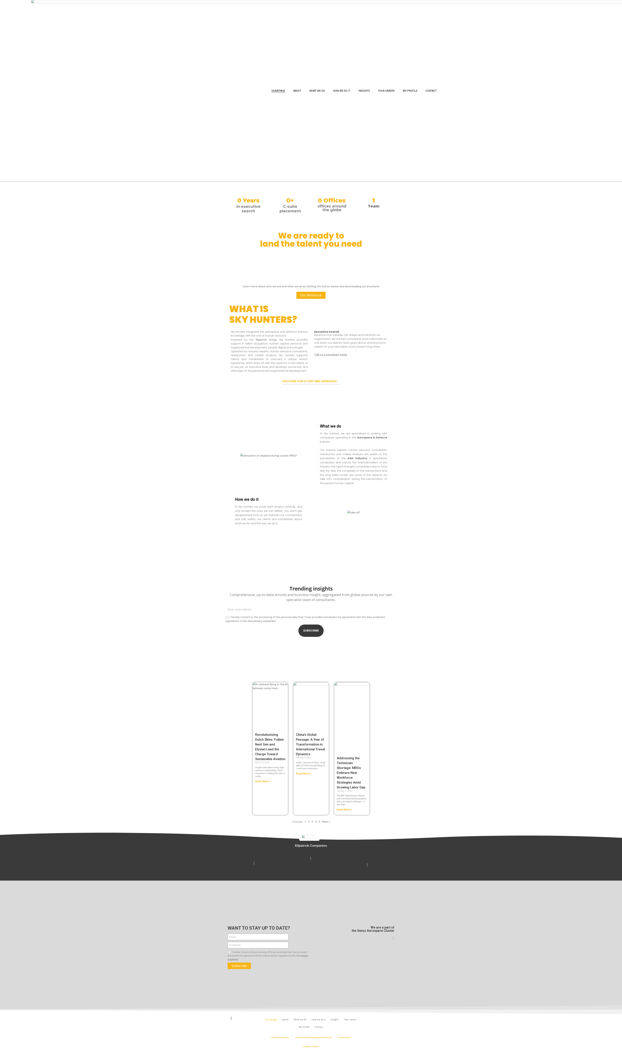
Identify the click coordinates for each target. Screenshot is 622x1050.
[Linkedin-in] (381, 1020)
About (297, 90)
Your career (386, 90)
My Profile (410, 90)
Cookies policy (344, 1038)
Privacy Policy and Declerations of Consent (314, 1038)
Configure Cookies (310, 1046)
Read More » (263, 781)
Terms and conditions (280, 1038)
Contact (431, 90)
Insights (364, 90)
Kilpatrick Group (266, 339)
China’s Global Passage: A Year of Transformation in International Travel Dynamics (310, 744)
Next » (326, 821)
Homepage (278, 90)
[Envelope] (390, 1020)
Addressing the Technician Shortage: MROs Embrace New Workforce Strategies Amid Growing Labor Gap (351, 772)
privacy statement (264, 621)
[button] (311, 295)
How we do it (341, 90)
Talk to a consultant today (330, 354)
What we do (317, 90)
